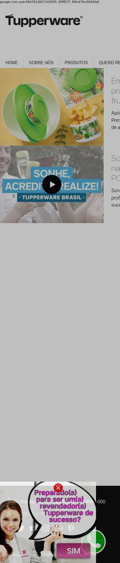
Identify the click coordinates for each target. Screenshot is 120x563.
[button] (58, 487)
